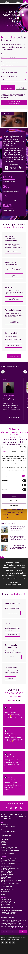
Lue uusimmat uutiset (12, 634)
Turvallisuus (4, 882)
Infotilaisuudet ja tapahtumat (9, 847)
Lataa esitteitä (10, 678)
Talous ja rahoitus (6, 877)
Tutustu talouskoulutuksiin (13, 345)
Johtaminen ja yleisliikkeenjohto (10, 868)
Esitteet (3, 894)
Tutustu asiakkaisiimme (12, 613)
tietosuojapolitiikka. (20, 927)
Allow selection (14, 500)
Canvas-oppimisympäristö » (9, 913)
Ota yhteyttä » (5, 839)
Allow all (14, 496)
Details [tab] (14, 451)
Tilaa (23, 931)
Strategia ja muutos (6, 876)
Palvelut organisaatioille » (9, 859)
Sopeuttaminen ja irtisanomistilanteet (11, 862)
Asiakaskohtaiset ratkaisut (8, 860)
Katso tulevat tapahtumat (13, 656)
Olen (2, 54)
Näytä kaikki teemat (14, 356)
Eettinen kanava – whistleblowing (10, 850)
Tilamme (3, 842)
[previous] (3, 372)
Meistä (3, 841)
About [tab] (23, 451)
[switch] (24, 480)
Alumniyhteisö (5, 905)
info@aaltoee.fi (5, 837)
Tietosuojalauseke (15, 939)
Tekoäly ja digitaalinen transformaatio (11, 880)
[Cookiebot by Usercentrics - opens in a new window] (20, 447)
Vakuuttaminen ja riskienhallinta (10, 883)
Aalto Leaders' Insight (7, 907)
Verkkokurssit (5, 891)
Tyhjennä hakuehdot (21, 87)
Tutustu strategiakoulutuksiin (14, 322)
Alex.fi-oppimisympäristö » (8, 912)
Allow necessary (14, 505)
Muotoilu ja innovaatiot (7, 871)
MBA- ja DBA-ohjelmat (7, 889)
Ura (2, 845)
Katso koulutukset (8, 87)
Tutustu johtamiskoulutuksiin (14, 276)
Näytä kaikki (11, 700)
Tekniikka (3, 879)
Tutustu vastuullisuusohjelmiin (14, 299)
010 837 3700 (8, 835)
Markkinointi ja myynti (7, 869)
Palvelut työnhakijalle (7, 886)
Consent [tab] (5, 451)
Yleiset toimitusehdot (7, 848)
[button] (18, 952)
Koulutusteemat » (6, 867)
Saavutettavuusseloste (7, 853)
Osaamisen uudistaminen (8, 863)
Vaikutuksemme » (7, 899)
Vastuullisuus (4, 885)
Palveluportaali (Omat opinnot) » (11, 910)
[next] (25, 372)
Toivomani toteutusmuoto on (10, 77)
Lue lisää (5, 517)
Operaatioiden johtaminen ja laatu (10, 873)
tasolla (3, 69)
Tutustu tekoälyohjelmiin (13, 251)
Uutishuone (4, 844)
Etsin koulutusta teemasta (9, 62)
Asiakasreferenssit (6, 901)
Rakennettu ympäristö (7, 874)
